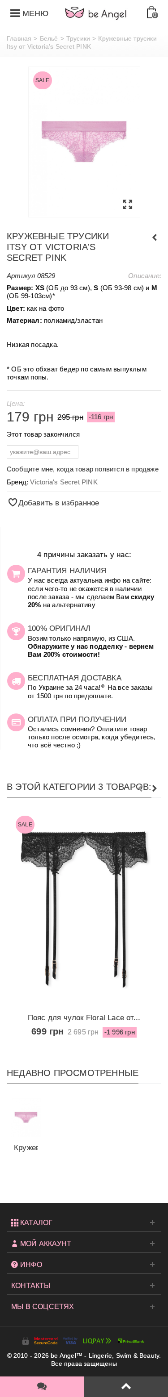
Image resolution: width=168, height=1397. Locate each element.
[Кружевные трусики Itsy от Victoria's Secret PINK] (84, 142)
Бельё (49, 38)
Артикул (21, 275)
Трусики (78, 38)
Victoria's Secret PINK (63, 482)
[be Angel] (96, 13)
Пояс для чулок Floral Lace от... (84, 1017)
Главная (19, 38)
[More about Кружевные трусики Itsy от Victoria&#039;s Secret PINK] (26, 1117)
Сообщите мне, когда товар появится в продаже (83, 469)
